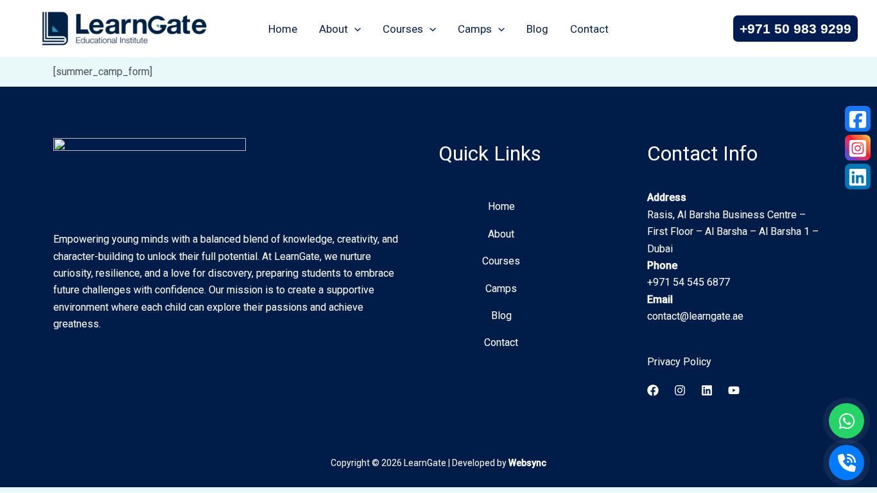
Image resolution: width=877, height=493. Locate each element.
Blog (537, 28)
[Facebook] (653, 390)
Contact (589, 28)
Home (282, 28)
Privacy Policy (679, 362)
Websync (527, 463)
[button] (354, 29)
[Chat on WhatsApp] (846, 420)
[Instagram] (680, 390)
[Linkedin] (707, 390)
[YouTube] (734, 390)
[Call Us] (846, 462)
